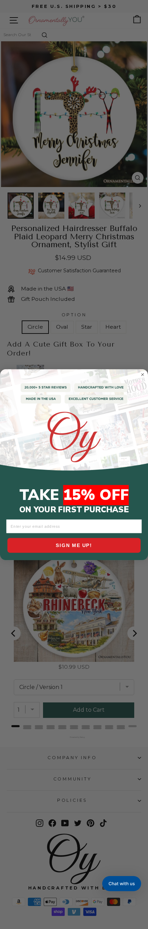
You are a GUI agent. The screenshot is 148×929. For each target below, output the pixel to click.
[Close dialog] (143, 374)
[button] (121, 883)
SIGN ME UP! (74, 545)
